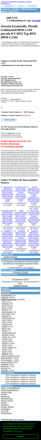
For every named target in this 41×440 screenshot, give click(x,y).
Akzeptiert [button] (20, 436)
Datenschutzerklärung (9, 390)
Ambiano (5, 304)
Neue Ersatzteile (8, 259)
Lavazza (5, 325)
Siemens (5, 343)
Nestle (4, 331)
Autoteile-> (5, 371)
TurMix (4, 350)
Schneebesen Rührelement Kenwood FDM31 (20, 264)
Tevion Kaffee (7, 348)
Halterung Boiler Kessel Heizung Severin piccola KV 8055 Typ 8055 (7, 220)
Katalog (15, 9)
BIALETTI (6, 306)
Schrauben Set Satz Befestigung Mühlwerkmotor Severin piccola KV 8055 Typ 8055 (7, 243)
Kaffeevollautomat (28, 9)
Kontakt (4, 394)
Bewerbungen (6, 413)
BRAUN (5, 310)
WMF (4, 352)
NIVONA (5, 335)
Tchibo (4, 346)
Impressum (5, 396)
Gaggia (5, 316)
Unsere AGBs (6, 392)
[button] (8, 6)
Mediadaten (5, 409)
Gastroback (6, 318)
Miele (4, 329)
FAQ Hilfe (5, 411)
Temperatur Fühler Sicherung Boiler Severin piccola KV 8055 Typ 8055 (20, 242)
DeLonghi (6, 314)
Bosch (4, 308)
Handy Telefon (6, 362)
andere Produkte (10, 257)
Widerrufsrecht (7, 399)
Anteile (3, 403)
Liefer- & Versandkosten (10, 388)
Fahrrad (4, 369)
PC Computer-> (7, 360)
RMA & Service (7, 401)
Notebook (5, 297)
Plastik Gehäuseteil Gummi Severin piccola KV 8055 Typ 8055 (20, 220)
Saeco (4, 341)
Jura (3, 320)
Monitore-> (5, 366)
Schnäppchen (6, 295)
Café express (7, 312)
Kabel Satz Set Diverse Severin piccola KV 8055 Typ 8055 (20, 196)
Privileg (5, 339)
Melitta (4, 327)
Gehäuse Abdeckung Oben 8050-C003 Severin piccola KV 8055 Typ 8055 (33, 199)
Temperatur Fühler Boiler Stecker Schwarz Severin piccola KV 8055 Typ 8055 (34, 243)
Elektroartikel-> (7, 358)
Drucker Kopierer (7, 356)
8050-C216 (13, 11)
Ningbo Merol (7, 333)
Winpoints (5, 405)
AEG (4, 302)
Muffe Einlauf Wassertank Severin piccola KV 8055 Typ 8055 (33, 220)
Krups (4, 323)
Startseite (6, 9)
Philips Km (6, 337)
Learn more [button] (18, 431)
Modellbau (5, 364)
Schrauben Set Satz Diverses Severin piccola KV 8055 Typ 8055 (7, 196)
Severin (4, 11)
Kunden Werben (7, 407)
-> (9, 300)
